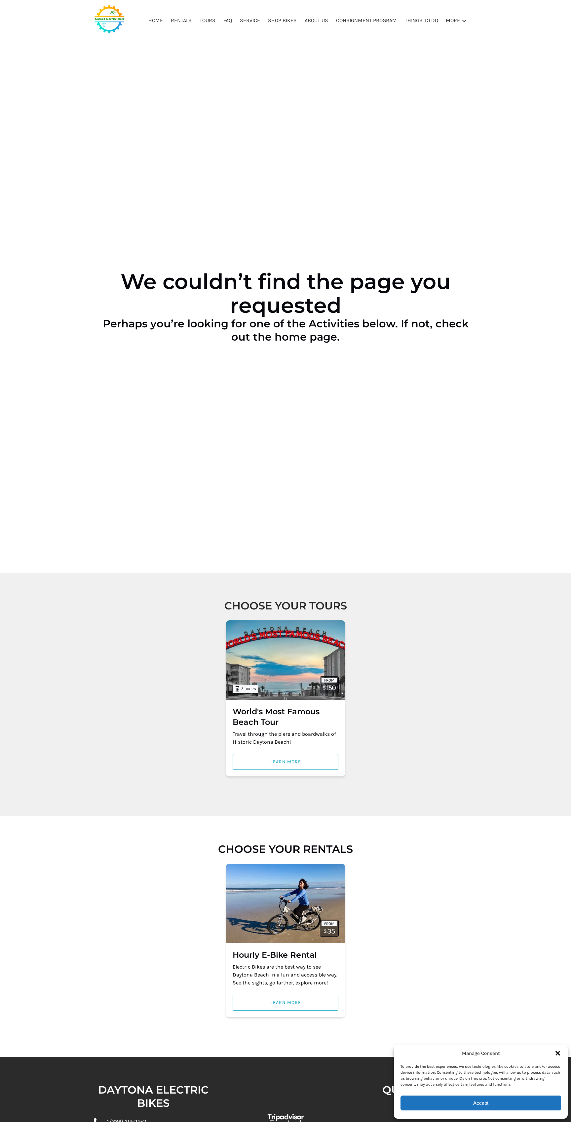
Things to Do (421, 20)
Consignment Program (366, 20)
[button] (557, 1053)
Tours (207, 20)
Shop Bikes (282, 20)
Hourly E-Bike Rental (275, 955)
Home (155, 20)
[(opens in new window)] (285, 1106)
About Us (316, 20)
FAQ (227, 20)
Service (250, 20)
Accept (480, 1103)
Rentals (181, 20)
